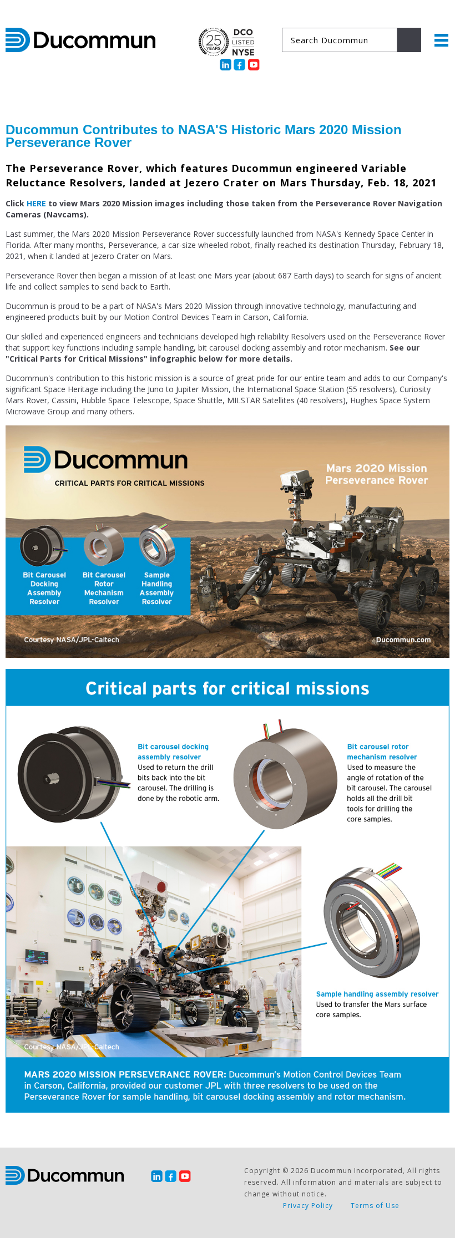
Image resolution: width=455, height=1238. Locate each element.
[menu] (441, 40)
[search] (409, 40)
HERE (36, 203)
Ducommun (80, 40)
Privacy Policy (308, 1205)
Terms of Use (375, 1205)
